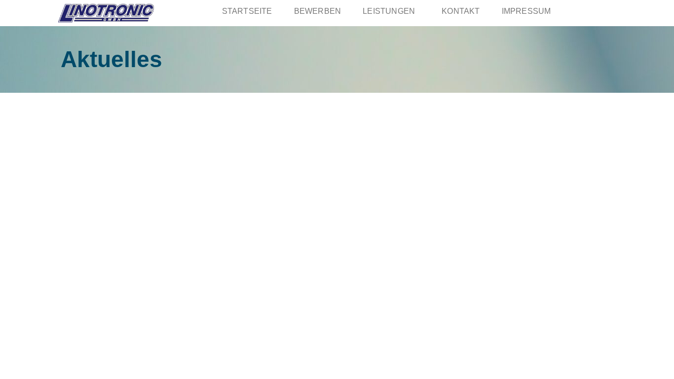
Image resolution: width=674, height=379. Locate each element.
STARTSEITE (247, 11)
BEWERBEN (317, 11)
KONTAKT (461, 11)
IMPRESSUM (526, 11)
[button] (391, 11)
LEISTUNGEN (389, 11)
